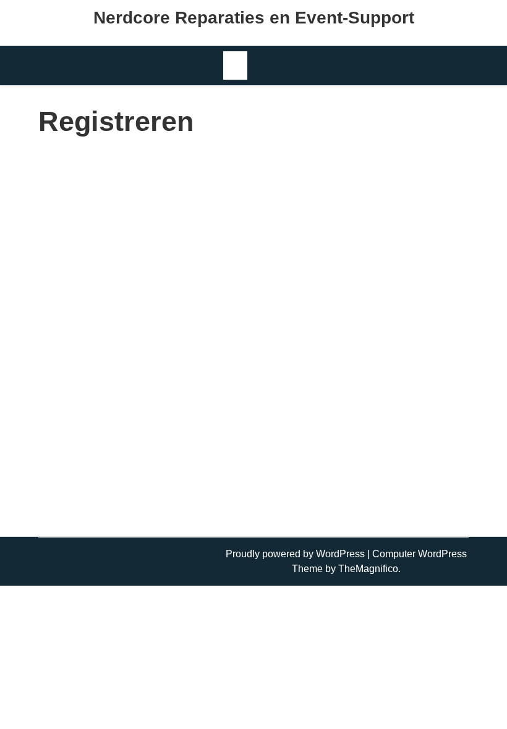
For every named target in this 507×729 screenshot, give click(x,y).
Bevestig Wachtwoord (161, 433)
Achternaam (140, 274)
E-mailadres (140, 327)
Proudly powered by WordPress (296, 554)
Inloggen (326, 503)
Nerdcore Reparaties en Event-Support (253, 17)
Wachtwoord (141, 380)
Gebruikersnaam (150, 169)
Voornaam (136, 222)
